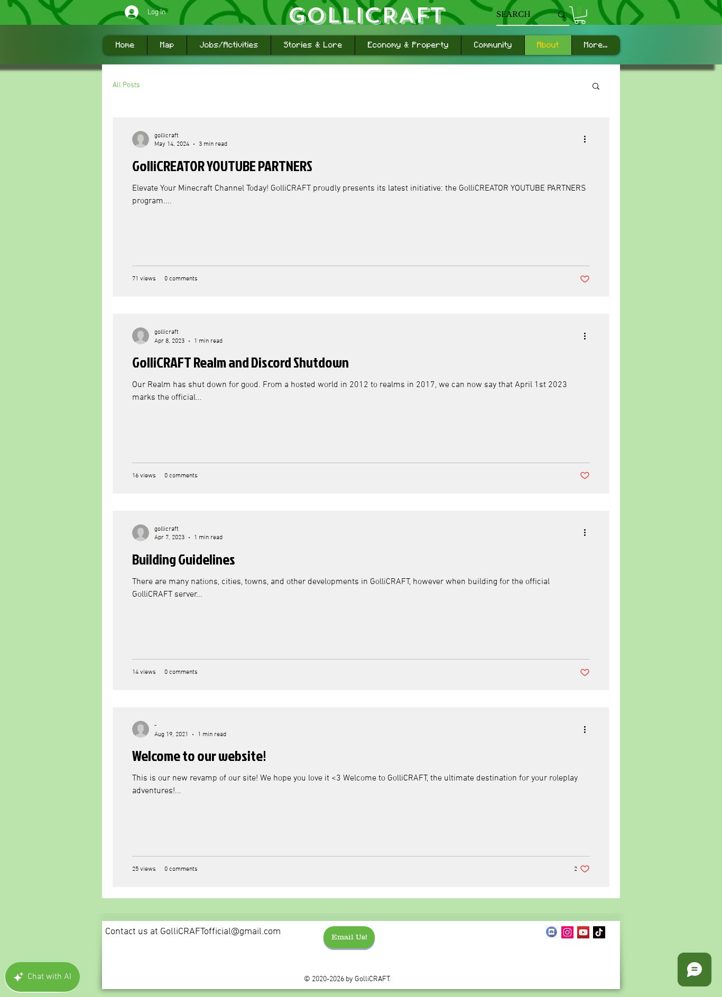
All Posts (126, 85)
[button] (579, 15)
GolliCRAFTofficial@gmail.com (220, 931)
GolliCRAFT (366, 16)
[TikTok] (599, 932)
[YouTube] (583, 932)
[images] (551, 932)
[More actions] (588, 139)
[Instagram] (567, 932)
